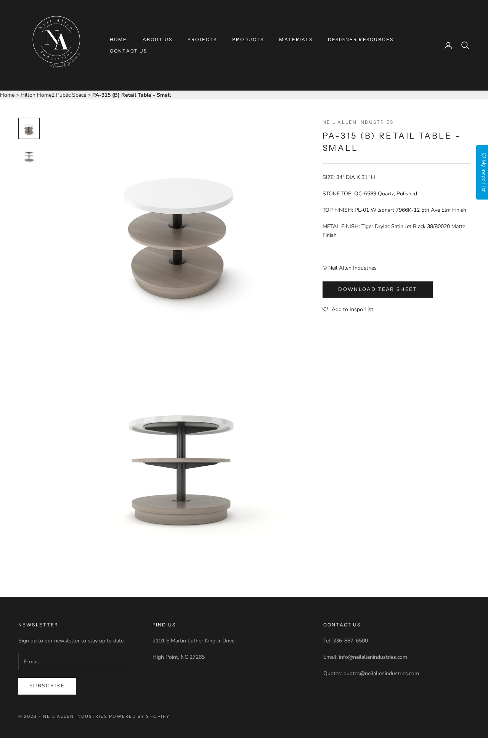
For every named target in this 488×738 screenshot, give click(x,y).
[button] (348, 309)
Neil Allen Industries (358, 122)
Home (118, 39)
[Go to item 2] (29, 155)
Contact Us (129, 51)
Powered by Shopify (139, 716)
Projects (202, 39)
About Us (157, 39)
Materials (295, 39)
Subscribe (47, 685)
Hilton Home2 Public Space (54, 95)
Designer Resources (360, 39)
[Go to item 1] (29, 128)
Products (248, 39)
